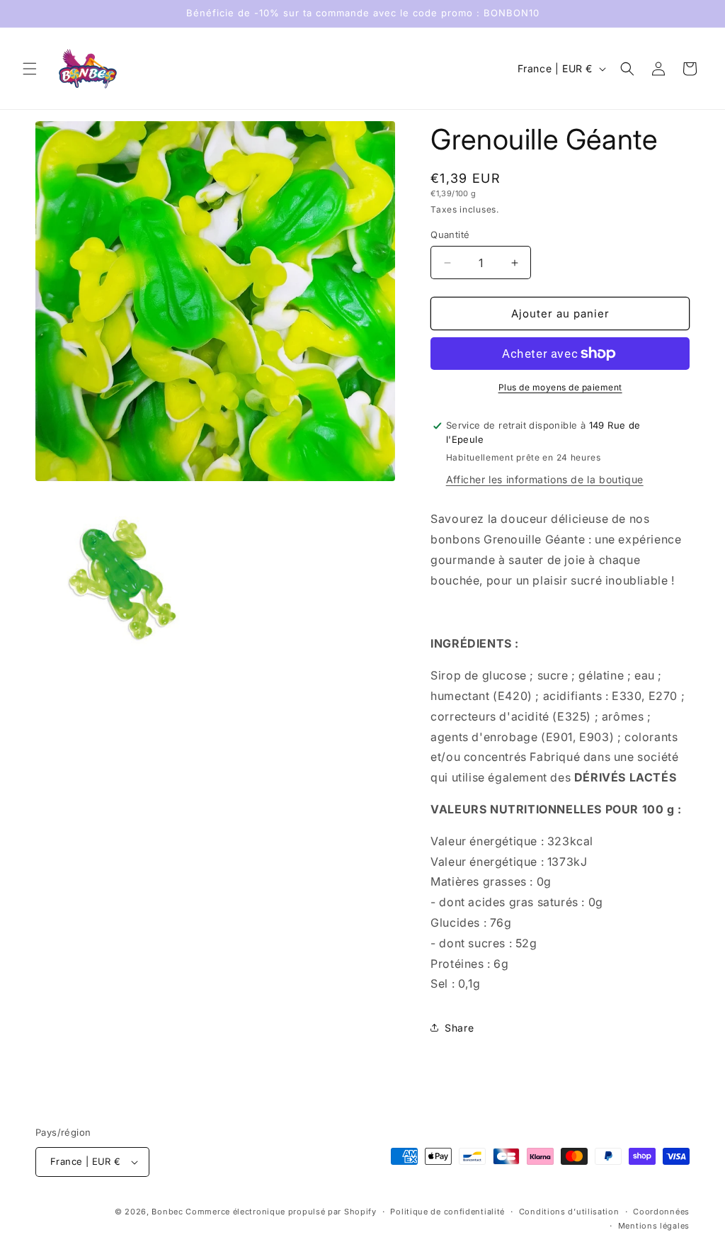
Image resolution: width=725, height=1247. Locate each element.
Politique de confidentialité (447, 1212)
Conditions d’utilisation (569, 1212)
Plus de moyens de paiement (560, 387)
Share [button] (459, 1028)
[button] (29, 68)
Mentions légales (654, 1226)
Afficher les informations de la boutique (545, 479)
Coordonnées (661, 1212)
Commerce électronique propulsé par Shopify (280, 1212)
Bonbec (167, 1212)
